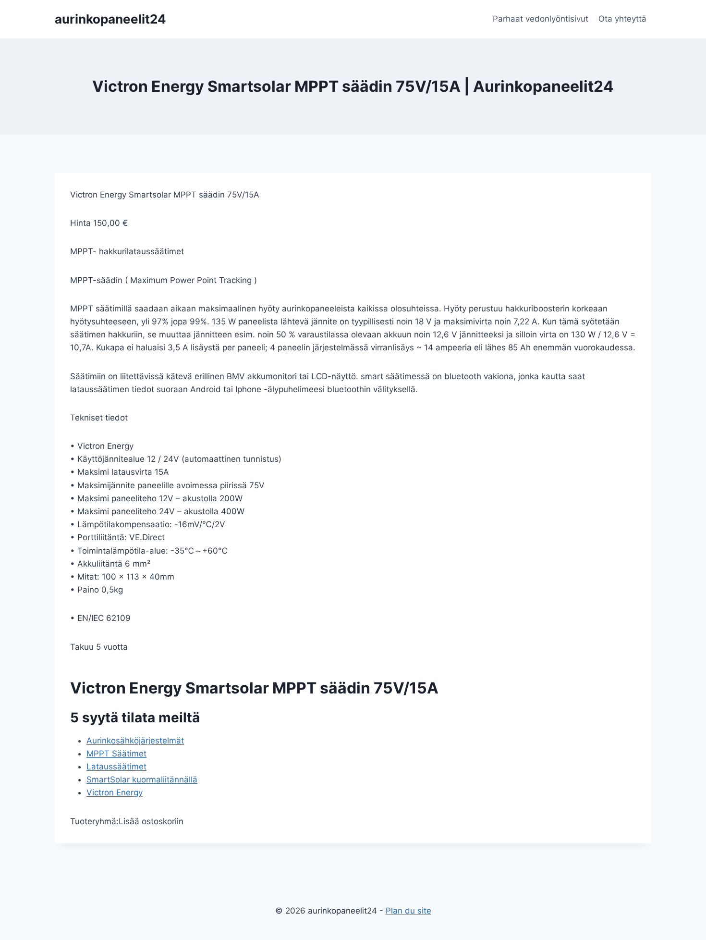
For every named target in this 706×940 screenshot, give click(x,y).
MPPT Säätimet (116, 753)
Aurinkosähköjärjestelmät (135, 740)
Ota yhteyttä (622, 19)
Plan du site (408, 910)
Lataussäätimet (116, 766)
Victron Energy (114, 792)
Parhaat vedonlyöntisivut (540, 19)
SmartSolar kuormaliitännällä (141, 779)
